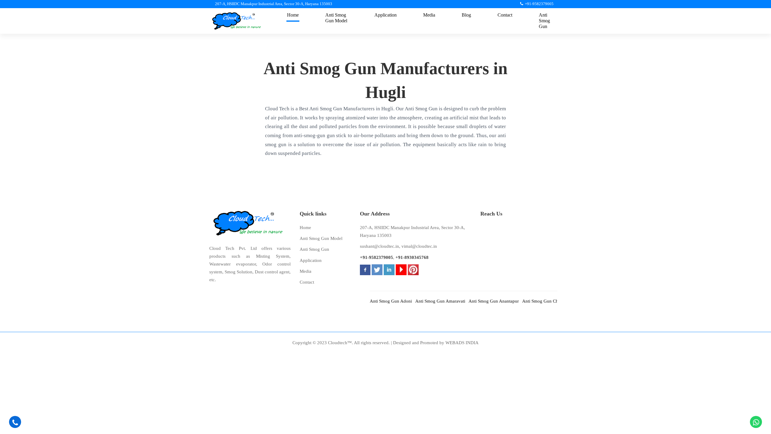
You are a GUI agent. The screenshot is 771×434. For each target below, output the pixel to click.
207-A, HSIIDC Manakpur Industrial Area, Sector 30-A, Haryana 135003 (412, 231)
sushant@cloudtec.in (379, 246)
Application (311, 260)
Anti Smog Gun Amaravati (431, 301)
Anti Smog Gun (314, 249)
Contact (307, 282)
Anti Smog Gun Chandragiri (539, 301)
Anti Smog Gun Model (321, 238)
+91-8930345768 (412, 257)
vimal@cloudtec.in (419, 246)
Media (305, 271)
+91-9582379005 (376, 257)
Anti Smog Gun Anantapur (485, 301)
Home (305, 227)
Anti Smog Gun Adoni (382, 301)
